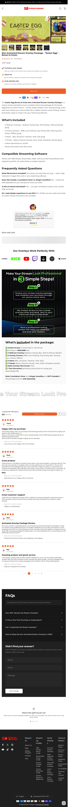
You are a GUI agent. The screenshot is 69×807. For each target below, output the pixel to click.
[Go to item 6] (39, 47)
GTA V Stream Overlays (50, 779)
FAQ (26, 758)
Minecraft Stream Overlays (50, 764)
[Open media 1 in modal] (46, 19)
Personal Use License (61, 773)
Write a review (39, 414)
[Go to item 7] (46, 47)
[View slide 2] (33, 721)
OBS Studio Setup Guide (38, 750)
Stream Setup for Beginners (39, 777)
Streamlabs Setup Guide (40, 758)
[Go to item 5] (32, 47)
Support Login (61, 779)
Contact (28, 756)
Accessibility (62, 769)
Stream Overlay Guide (38, 764)
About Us (28, 745)
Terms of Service (61, 751)
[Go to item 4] (25, 47)
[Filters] (60, 414)
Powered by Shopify (42, 804)
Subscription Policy (62, 765)
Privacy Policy (60, 755)
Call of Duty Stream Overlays (50, 771)
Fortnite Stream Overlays (50, 749)
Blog (26, 748)
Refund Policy (61, 746)
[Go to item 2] (11, 47)
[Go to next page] (42, 573)
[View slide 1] (31, 721)
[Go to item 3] (18, 47)
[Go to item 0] (4, 47)
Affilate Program (28, 752)
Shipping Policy (61, 760)
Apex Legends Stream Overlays (50, 757)
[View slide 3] (35, 721)
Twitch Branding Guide (39, 771)
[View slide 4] (37, 721)
